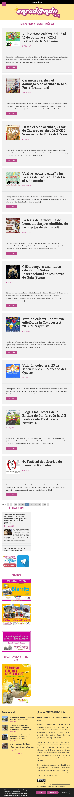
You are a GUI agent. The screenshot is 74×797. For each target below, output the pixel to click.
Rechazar (53, 792)
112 (23, 504)
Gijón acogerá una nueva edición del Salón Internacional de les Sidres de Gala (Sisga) (43, 271)
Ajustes (64, 792)
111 (19, 504)
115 (35, 504)
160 (44, 504)
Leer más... (12, 67)
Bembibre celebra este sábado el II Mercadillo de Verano (22, 718)
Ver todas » (18, 754)
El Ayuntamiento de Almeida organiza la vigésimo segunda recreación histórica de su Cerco (22, 746)
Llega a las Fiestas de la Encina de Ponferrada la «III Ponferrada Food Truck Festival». (44, 417)
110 (16, 504)
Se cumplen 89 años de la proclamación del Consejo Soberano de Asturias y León (20, 727)
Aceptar (41, 792)
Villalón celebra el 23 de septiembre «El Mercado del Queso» (44, 369)
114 (31, 504)
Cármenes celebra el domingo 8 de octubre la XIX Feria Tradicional (44, 84)
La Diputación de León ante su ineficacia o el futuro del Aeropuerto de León (21, 736)
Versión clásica (37, 2)
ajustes (25, 795)
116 (39, 504)
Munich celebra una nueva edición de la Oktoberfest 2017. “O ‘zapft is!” (43, 322)
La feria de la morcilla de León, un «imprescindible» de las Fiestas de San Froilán (45, 223)
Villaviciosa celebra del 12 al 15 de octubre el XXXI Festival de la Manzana (44, 37)
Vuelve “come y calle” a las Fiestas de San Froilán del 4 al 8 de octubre (43, 177)
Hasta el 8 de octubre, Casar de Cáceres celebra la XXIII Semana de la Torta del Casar (45, 130)
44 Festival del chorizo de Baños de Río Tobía (42, 463)
